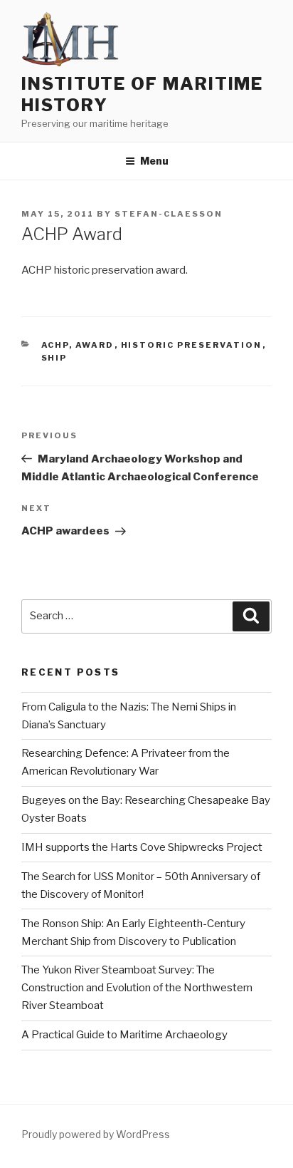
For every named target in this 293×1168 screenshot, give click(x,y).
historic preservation (191, 345)
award (94, 345)
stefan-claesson (168, 214)
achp (55, 345)
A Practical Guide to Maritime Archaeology (124, 1034)
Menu (154, 161)
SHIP (54, 358)
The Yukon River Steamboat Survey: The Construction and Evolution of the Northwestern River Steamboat (136, 987)
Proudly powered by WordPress (95, 1134)
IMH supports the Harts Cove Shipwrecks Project (141, 847)
